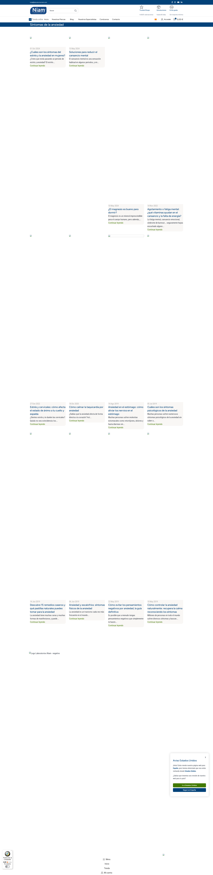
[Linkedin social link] (181, 2)
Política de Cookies (97, 855)
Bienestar (128, 671)
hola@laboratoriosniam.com (38, 2)
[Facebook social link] (172, 2)
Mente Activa (129, 677)
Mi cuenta (128, 682)
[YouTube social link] (178, 2)
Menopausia (161, 660)
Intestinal (159, 682)
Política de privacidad (79, 855)
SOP (157, 665)
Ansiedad (159, 671)
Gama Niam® (98, 671)
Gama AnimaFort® (100, 665)
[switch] (7, 866)
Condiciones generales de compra (54, 855)
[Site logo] (38, 10)
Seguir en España (189, 790)
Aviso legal (33, 855)
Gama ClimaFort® (99, 660)
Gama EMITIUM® (99, 677)
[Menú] (11, 851)
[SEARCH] (75, 10)
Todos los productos (133, 660)
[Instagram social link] (175, 2)
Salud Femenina (130, 665)
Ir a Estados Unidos (189, 785)
